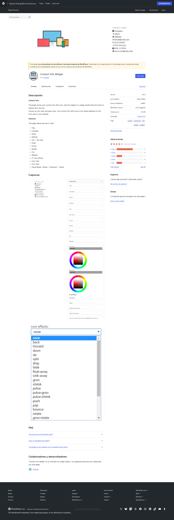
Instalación (60, 86)
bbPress (139, 497)
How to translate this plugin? (39, 441)
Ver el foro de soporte (118, 184)
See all (143, 167)
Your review (114, 167)
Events (106, 493)
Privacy (10, 500)
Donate (107, 497)
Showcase (43, 490)
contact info (137, 121)
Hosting (10, 497)
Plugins (42, 497)
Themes (43, 493)
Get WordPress (164, 3)
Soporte (142, 86)
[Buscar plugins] (29, 17)
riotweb (46, 78)
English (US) (141, 116)
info (143, 121)
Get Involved (108, 490)
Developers (76, 497)
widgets (142, 125)
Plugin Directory (13, 10)
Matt (138, 493)
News (10, 493)
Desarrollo (72, 86)
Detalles (34, 86)
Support (74, 493)
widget (136, 125)
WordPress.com (142, 490)
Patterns (43, 500)
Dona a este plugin (117, 201)
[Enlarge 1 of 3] (63, 181)
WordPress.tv (77, 500)
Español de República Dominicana (37, 509)
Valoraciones (46, 86)
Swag (106, 500)
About (10, 490)
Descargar (140, 76)
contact (130, 121)
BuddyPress (141, 500)
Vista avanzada (116, 131)
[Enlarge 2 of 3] (102, 181)
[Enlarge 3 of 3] (102, 326)
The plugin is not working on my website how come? (48, 447)
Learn (74, 490)
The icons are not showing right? (41, 434)
